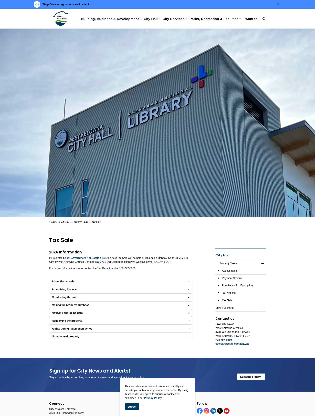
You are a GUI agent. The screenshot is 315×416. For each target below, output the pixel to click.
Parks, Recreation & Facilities (214, 19)
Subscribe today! (251, 376)
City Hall (151, 19)
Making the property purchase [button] (70, 305)
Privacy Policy (153, 398)
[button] (237, 308)
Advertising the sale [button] (64, 289)
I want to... (252, 19)
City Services (174, 19)
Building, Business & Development (110, 19)
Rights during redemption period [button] (72, 328)
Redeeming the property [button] (67, 320)
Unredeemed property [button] (65, 336)
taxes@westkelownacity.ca (232, 343)
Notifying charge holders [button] (67, 313)
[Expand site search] (264, 19)
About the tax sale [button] (63, 281)
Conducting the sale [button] (64, 297)
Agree (132, 406)
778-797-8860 (223, 339)
